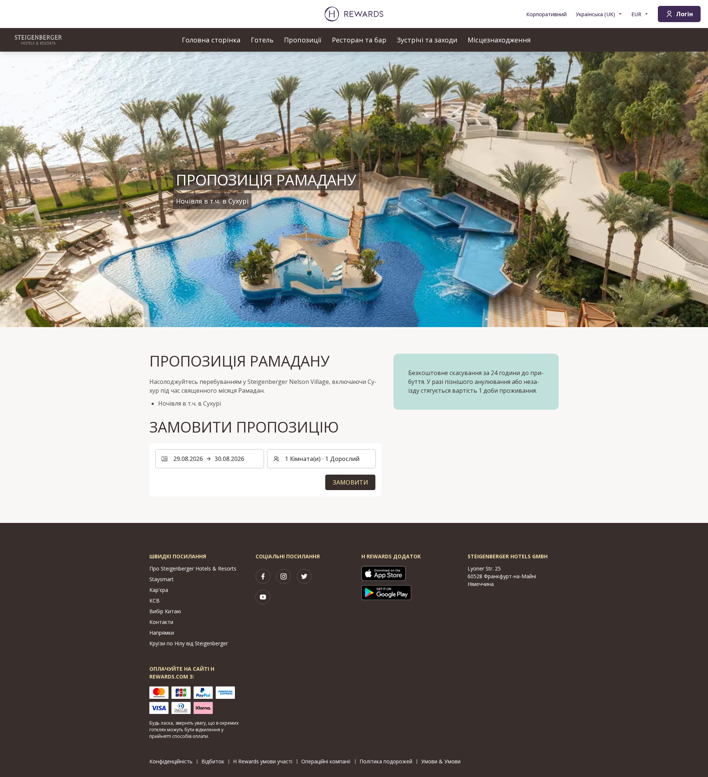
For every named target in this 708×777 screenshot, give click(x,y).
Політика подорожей (386, 761)
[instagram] (283, 576)
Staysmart (161, 579)
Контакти (161, 621)
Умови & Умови (441, 761)
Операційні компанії (326, 761)
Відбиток (212, 761)
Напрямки (161, 632)
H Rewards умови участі (262, 761)
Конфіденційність (170, 761)
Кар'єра (158, 589)
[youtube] (263, 597)
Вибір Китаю (165, 611)
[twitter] (304, 576)
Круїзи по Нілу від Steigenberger (188, 643)
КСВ (154, 600)
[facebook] (263, 576)
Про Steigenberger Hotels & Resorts (192, 568)
